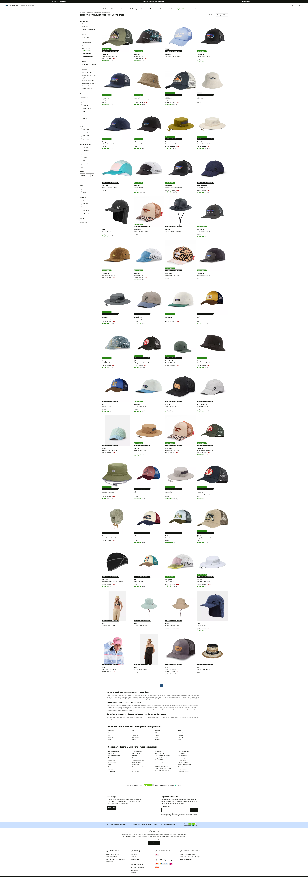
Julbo (179, 730)
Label (82, 218)
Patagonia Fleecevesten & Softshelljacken (162, 758)
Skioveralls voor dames (88, 80)
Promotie (83, 197)
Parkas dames (112, 753)
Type (81, 185)
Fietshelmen (135, 769)
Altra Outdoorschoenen (184, 764)
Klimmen (143, 8)
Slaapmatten (111, 766)
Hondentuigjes (182, 757)
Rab (109, 735)
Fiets (161, 8)
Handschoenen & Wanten (89, 64)
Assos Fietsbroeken (183, 751)
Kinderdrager (135, 771)
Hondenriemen (182, 760)
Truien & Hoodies (86, 40)
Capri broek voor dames (88, 77)
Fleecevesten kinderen (161, 753)
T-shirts (84, 34)
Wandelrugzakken (136, 753)
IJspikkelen (134, 755)
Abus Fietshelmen (183, 769)
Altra (133, 730)
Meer (82, 122)
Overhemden (85, 37)
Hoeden (85, 59)
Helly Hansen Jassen (160, 764)
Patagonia (111, 730)
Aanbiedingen (195, 8)
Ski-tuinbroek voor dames (89, 86)
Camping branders (137, 751)
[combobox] (90, 97)
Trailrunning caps (88, 56)
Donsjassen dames (113, 751)
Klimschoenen (135, 764)
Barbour (134, 739)
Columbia (157, 733)
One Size (83, 175)
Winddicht (83, 222)
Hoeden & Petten (86, 50)
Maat (82, 171)
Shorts (83, 45)
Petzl (179, 739)
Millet (133, 733)
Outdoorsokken (86, 32)
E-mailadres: (165, 806)
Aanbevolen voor (85, 144)
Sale (204, 8)
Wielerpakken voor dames (89, 83)
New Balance (181, 733)
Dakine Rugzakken (160, 773)
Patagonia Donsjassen (184, 771)
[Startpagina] (81, 12)
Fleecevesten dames (114, 755)
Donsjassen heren (113, 757)
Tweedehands (183, 8)
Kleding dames (90, 12)
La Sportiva (111, 737)
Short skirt (84, 69)
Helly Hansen (135, 737)
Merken (82, 94)
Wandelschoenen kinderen (139, 766)
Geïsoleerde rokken (87, 72)
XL (86, 179)
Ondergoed (85, 26)
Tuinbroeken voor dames (89, 75)
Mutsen (84, 61)
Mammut (157, 739)
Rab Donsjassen (182, 755)
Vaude (156, 737)
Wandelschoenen (136, 757)
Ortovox (110, 733)
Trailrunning (133, 8)
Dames (83, 12)
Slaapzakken (111, 771)
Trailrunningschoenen (138, 760)
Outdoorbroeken (86, 42)
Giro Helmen (181, 753)
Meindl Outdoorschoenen (162, 770)
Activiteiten (170, 8)
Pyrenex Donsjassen (160, 761)
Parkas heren (112, 760)
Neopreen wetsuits (87, 88)
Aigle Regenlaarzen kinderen (163, 755)
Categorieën (84, 21)
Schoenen (114, 8)
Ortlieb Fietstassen (183, 762)
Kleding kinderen (159, 751)
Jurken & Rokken (86, 48)
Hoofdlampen (112, 769)
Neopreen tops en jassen (89, 29)
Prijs (81, 126)
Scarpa (157, 735)
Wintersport (153, 8)
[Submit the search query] (292, 6)
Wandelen (123, 8)
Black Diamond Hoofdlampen (163, 768)
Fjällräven (157, 730)
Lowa (109, 739)
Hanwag (180, 735)
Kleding (105, 8)
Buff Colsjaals (182, 766)
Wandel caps (87, 53)
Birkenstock (181, 737)
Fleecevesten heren (113, 762)
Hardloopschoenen (137, 762)
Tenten (110, 764)
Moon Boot (135, 735)
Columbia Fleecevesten (161, 766)
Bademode (85, 67)
